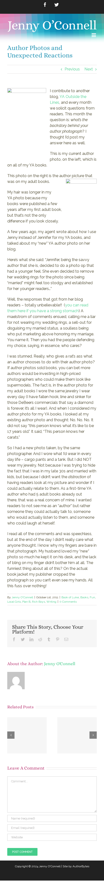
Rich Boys (38, 601)
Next (88, 69)
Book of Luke (70, 597)
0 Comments (68, 601)
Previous (72, 69)
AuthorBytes (81, 866)
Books (84, 597)
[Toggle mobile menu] (94, 35)
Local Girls (14, 601)
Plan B (26, 601)
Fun (92, 597)
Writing (51, 601)
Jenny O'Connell (22, 597)
